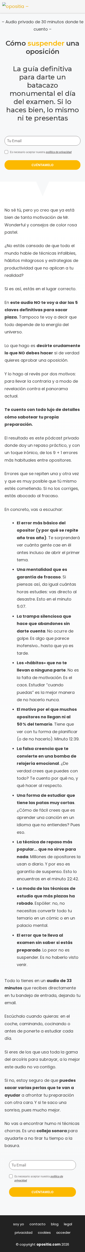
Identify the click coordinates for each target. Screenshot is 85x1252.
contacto (37, 1224)
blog (54, 1224)
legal (68, 1224)
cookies (44, 1232)
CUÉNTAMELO (42, 165)
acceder (63, 1232)
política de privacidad (59, 152)
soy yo (18, 1224)
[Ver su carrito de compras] (78, 7)
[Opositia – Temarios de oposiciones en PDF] (16, 7)
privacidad (23, 1232)
